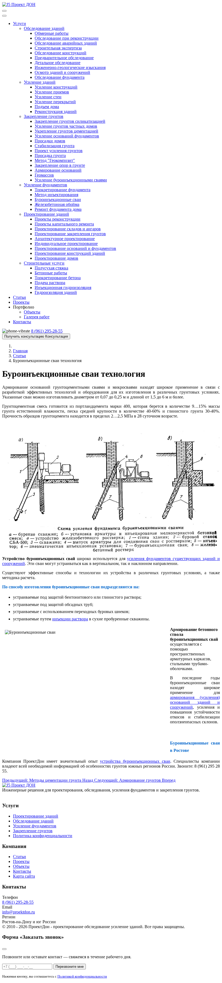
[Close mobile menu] (4, 16)
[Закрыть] (4, 949)
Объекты (21, 866)
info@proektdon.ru (18, 912)
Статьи (19, 856)
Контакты (22, 871)
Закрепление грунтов (33, 830)
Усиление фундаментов (34, 826)
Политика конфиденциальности (42, 835)
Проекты (21, 861)
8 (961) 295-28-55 (18, 902)
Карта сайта (24, 876)
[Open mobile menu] (4, 11)
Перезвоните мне (70, 967)
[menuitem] (19, 23)
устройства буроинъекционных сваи (135, 761)
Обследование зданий (33, 821)
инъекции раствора (70, 619)
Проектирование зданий (35, 816)
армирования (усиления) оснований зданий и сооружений (195, 702)
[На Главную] (18, 4)
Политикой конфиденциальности (82, 976)
